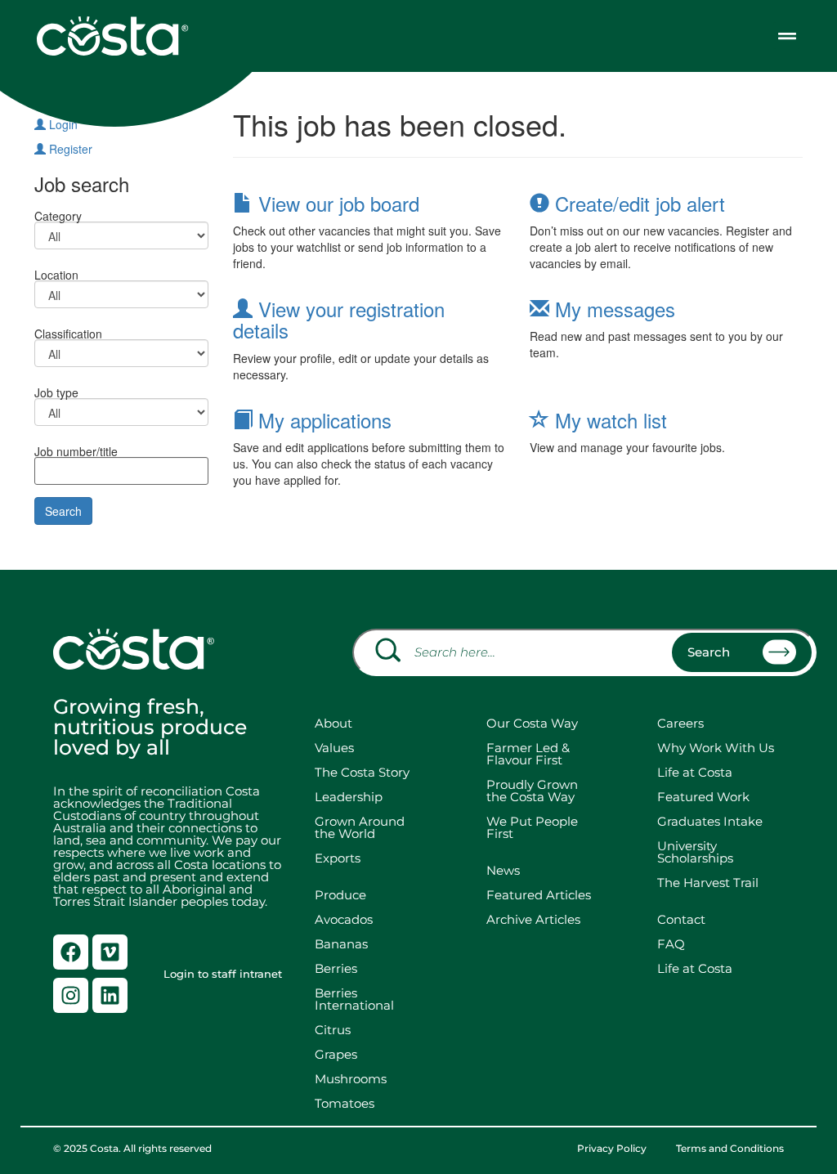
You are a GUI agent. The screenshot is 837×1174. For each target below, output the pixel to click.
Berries (336, 968)
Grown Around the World (363, 827)
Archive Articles (533, 919)
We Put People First (532, 827)
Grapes (336, 1054)
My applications (322, 420)
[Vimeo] (110, 952)
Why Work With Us (715, 748)
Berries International (354, 999)
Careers (680, 723)
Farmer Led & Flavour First (528, 754)
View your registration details (339, 319)
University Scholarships (695, 852)
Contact (681, 919)
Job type (56, 391)
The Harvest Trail (708, 882)
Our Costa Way (532, 723)
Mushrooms (351, 1079)
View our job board (336, 203)
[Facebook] (70, 952)
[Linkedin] (110, 995)
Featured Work (703, 797)
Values (334, 748)
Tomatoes (344, 1103)
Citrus (333, 1030)
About (333, 723)
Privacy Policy (612, 1149)
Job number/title (76, 450)
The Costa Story (362, 772)
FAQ (671, 944)
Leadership (349, 797)
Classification (68, 332)
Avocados (344, 919)
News (503, 870)
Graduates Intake (710, 821)
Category (58, 215)
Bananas (341, 944)
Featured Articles (538, 895)
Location (56, 273)
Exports (337, 858)
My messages (612, 308)
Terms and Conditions (730, 1149)
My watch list (608, 420)
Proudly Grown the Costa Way (532, 790)
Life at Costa (694, 772)
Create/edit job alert (637, 203)
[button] (786, 35)
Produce (340, 895)
